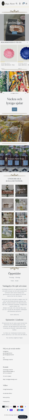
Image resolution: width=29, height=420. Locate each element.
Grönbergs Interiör (12, 415)
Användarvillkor (7, 393)
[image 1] (9, 53)
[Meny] (26, 3)
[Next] (27, 42)
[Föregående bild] (3, 93)
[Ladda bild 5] (16, 93)
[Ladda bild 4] (15, 93)
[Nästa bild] (25, 93)
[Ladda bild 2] (12, 93)
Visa (14, 32)
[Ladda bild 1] (11, 93)
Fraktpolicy (6, 401)
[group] (8, 57)
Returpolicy (6, 397)
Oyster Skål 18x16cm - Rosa (7, 64)
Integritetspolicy (8, 389)
